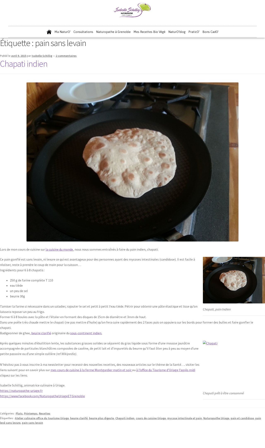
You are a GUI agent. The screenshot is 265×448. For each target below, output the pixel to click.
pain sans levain (32, 423)
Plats (19, 413)
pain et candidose (242, 418)
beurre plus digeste (101, 418)
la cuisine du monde (59, 249)
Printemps (30, 413)
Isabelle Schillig (42, 56)
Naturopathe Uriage (216, 418)
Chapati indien (23, 63)
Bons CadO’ (210, 32)
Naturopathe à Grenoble (113, 32)
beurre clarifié (41, 333)
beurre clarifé (79, 418)
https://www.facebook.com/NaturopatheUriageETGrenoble (42, 396)
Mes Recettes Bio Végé (149, 32)
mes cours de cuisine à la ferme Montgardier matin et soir (91, 370)
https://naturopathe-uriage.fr (21, 391)
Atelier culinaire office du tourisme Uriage (42, 418)
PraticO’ (194, 32)
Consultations (83, 32)
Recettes (44, 413)
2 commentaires (66, 56)
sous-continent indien (85, 333)
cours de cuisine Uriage (151, 418)
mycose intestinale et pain (184, 418)
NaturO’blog (177, 32)
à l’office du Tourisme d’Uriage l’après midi (165, 370)
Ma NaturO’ (62, 32)
